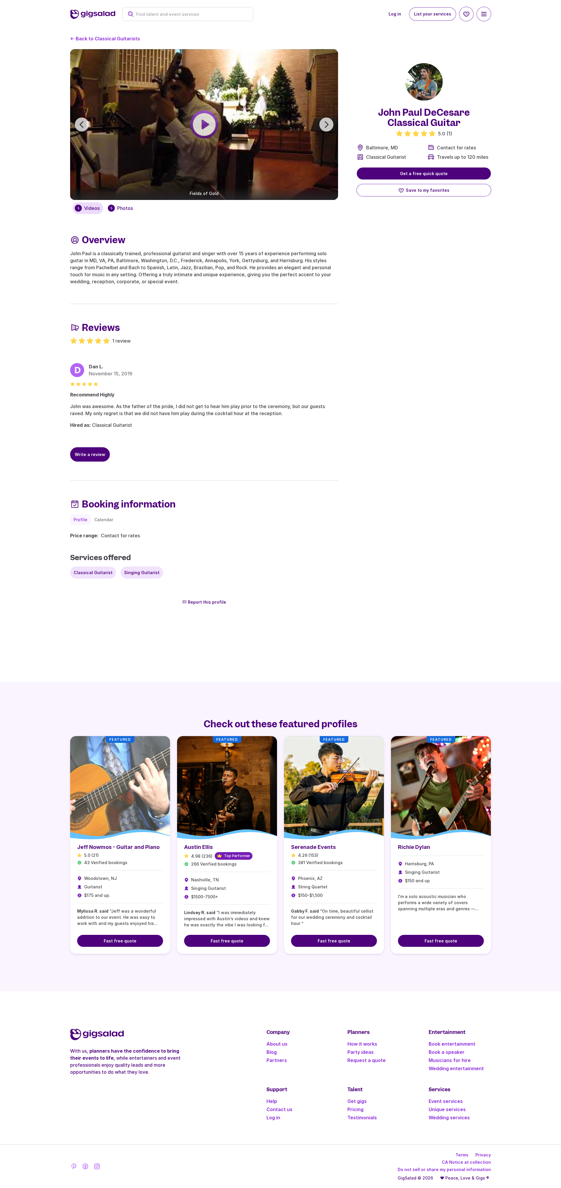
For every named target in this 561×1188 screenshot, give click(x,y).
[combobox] (191, 14)
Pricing (355, 1109)
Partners (276, 1060)
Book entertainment (452, 1044)
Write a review (90, 454)
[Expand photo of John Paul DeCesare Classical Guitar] (424, 82)
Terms (462, 1154)
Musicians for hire (450, 1060)
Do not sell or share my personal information (444, 1169)
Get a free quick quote (424, 173)
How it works (362, 1044)
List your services (432, 13)
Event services (446, 1101)
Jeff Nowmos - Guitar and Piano (118, 847)
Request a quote (366, 1060)
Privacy (483, 1154)
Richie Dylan (414, 847)
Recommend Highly (92, 395)
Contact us (279, 1109)
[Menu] (484, 14)
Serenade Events (313, 847)
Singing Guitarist (142, 572)
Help (271, 1101)
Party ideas (360, 1052)
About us (277, 1044)
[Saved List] (466, 14)
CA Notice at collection (466, 1162)
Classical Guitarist (386, 157)
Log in (395, 13)
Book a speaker (447, 1052)
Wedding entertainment (456, 1068)
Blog (271, 1052)
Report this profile (207, 602)
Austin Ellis (198, 847)
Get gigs (357, 1101)
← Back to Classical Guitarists (105, 39)
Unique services (447, 1109)
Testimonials (362, 1117)
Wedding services (449, 1117)
